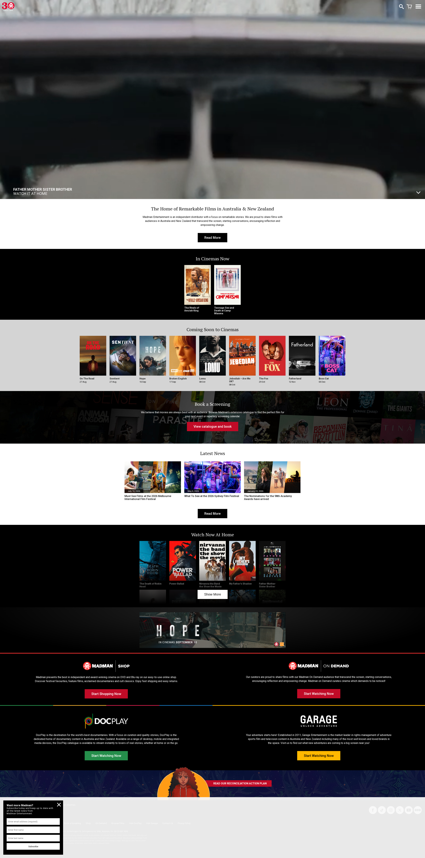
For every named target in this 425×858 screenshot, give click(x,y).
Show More (212, 594)
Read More (212, 238)
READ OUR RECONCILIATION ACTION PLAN (240, 783)
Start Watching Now (319, 694)
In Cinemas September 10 (37, 191)
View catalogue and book (213, 427)
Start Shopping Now (106, 694)
